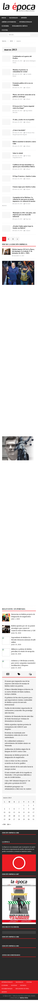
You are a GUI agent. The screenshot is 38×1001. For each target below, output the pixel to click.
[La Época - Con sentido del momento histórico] (19, 7)
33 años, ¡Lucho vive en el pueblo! (23, 119)
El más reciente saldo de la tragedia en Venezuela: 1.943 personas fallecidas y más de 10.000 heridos (18, 775)
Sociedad (14, 985)
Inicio (4, 18)
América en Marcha (9, 22)
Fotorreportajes (7, 988)
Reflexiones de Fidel (22, 988)
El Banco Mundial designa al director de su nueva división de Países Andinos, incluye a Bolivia (19, 691)
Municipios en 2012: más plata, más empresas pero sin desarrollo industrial (24, 214)
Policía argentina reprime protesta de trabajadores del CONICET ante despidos (18, 726)
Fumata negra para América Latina (24, 187)
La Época (27, 87)
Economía (5, 26)
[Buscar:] (19, 34)
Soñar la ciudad (18, 153)
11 (4, 812)
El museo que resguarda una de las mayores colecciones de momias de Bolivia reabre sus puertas (17, 683)
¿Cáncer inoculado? (19, 130)
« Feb (4, 824)
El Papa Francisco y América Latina (24, 176)
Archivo (4, 992)
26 (9, 819)
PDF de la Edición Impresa (14, 244)
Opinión (24, 18)
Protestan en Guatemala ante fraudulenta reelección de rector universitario (16, 735)
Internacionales (25, 22)
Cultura (5, 30)
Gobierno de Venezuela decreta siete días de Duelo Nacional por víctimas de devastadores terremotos (19, 718)
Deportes (23, 985)
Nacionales (13, 18)
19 (9, 816)
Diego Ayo (28, 219)
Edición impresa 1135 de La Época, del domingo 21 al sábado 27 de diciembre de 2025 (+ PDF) (23, 251)
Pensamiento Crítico (19, 26)
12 (9, 812)
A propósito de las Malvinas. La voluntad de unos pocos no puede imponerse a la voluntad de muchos (24, 199)
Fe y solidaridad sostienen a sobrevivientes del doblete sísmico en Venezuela (18, 743)
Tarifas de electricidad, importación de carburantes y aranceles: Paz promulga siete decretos (18, 710)
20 (14, 816)
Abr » (9, 824)
